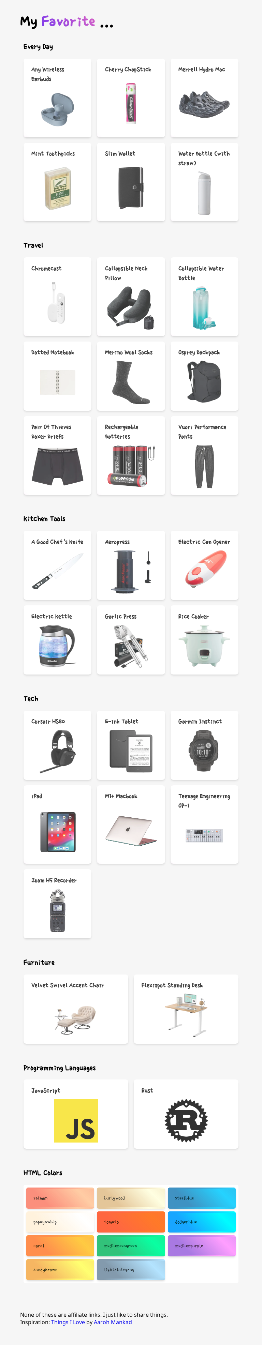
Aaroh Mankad (113, 1322)
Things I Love (68, 1322)
